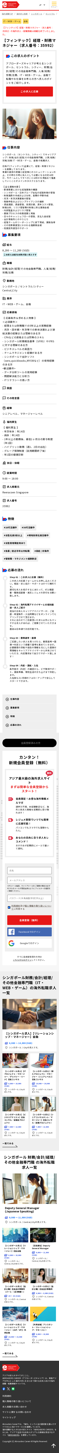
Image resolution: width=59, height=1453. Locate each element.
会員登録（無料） (29, 920)
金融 (26, 21)
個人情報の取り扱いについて (31, 907)
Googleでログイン (29, 943)
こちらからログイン (22, 959)
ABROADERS (13, 1435)
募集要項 (14, 707)
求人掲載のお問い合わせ (14, 1406)
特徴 (12, 716)
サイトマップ (9, 1417)
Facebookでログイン (29, 931)
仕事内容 (14, 699)
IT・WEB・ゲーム (12, 21)
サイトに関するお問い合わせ (16, 1411)
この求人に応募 (29, 91)
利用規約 (15, 905)
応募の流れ (15, 724)
